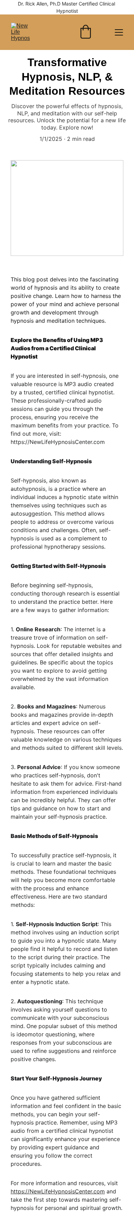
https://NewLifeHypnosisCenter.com (58, 1191)
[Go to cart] (85, 32)
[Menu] (119, 32)
